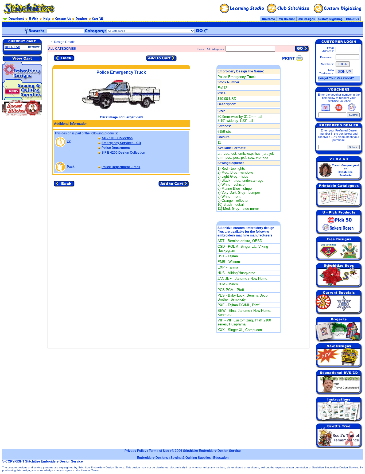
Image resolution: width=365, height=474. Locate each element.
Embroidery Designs (152, 458)
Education (220, 458)
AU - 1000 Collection (117, 138)
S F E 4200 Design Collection (123, 152)
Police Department (116, 148)
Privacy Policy (135, 451)
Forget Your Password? (336, 78)
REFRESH (12, 47)
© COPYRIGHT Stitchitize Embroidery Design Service (42, 461)
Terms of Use (159, 451)
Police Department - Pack (121, 167)
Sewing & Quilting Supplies (190, 458)
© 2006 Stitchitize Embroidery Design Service (206, 451)
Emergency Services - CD (121, 143)
